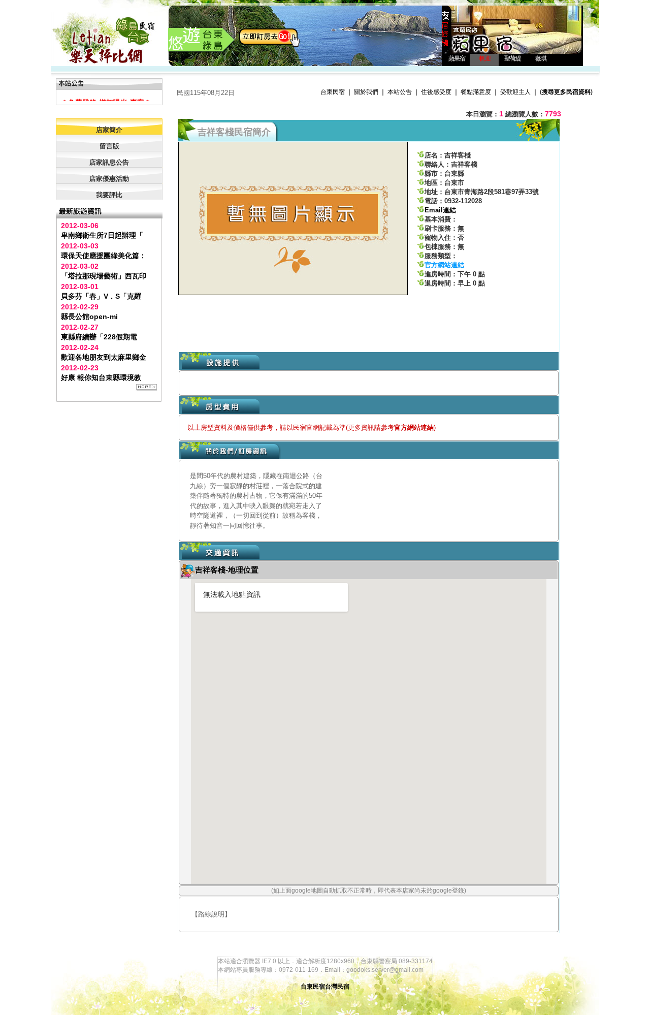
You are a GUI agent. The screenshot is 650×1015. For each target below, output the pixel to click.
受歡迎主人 (515, 92)
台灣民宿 (337, 986)
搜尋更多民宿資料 (566, 92)
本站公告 (399, 92)
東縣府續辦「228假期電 (99, 337)
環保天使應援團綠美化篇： (103, 255)
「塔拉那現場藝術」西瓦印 (103, 276)
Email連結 (440, 210)
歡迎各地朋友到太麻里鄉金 (103, 357)
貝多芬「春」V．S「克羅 (101, 296)
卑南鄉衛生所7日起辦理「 (102, 235)
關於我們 (366, 92)
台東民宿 (332, 92)
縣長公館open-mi (89, 316)
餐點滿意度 (476, 92)
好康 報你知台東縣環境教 (101, 377)
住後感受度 (436, 92)
